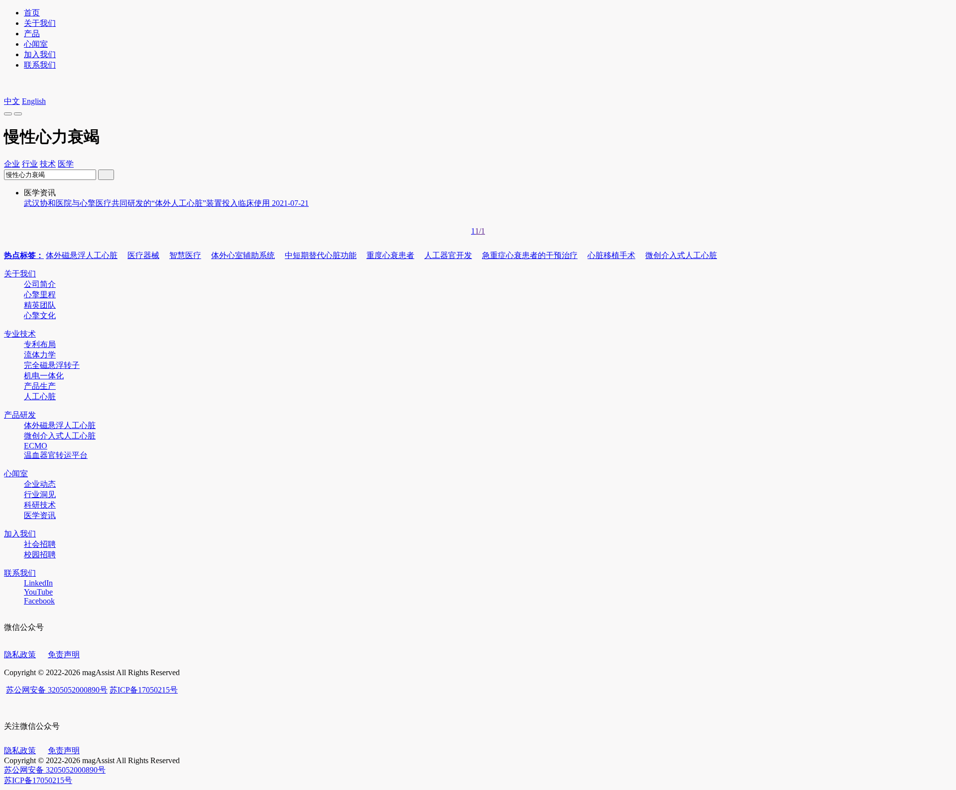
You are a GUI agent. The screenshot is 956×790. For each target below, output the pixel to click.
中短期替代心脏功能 (321, 255)
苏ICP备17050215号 (144, 690)
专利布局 (40, 344)
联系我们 (40, 65)
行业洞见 (40, 494)
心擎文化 (40, 315)
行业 (30, 164)
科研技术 (40, 505)
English (34, 101)
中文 (12, 101)
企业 (12, 164)
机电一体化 (44, 375)
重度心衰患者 (390, 255)
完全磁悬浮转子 (52, 365)
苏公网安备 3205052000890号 (57, 690)
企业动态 (40, 484)
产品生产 (40, 386)
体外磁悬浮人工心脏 (82, 255)
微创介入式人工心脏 (681, 255)
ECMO (35, 445)
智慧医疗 (185, 255)
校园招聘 (40, 554)
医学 (66, 164)
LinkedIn (38, 583)
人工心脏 (40, 396)
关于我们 (40, 23)
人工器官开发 (448, 255)
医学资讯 (40, 515)
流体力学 (40, 355)
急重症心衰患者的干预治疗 (530, 255)
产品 (32, 33)
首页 (32, 12)
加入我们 (40, 54)
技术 (48, 164)
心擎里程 (40, 294)
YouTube (38, 592)
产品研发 (20, 415)
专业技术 (20, 334)
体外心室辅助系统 (243, 255)
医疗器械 (143, 255)
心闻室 (36, 44)
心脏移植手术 (611, 255)
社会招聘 (40, 544)
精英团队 (40, 305)
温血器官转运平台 (56, 455)
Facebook (39, 601)
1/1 (480, 231)
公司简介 (40, 284)
